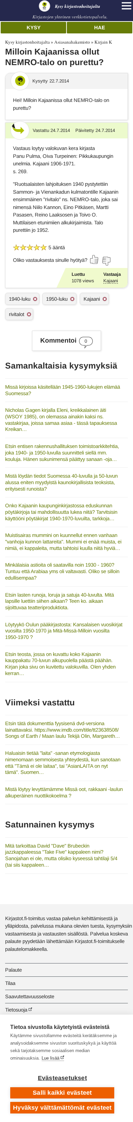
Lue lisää (50, 1058)
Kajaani (110, 280)
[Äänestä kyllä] (94, 259)
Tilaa (10, 983)
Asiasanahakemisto (72, 42)
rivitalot (16, 314)
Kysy (34, 27)
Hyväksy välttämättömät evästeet (62, 1107)
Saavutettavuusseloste (29, 996)
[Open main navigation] (126, 6)
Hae (99, 27)
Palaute (13, 970)
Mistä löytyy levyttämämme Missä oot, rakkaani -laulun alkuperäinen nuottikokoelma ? (64, 792)
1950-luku (57, 299)
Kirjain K (103, 42)
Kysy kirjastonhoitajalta (27, 42)
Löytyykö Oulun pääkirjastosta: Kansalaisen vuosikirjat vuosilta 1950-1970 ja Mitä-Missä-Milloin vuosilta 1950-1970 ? (63, 631)
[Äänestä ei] (106, 261)
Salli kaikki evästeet (62, 1092)
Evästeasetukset (62, 1078)
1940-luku (19, 299)
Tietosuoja (16, 1010)
